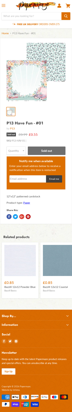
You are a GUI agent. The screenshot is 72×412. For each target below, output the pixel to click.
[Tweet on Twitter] (15, 216)
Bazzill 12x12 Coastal (55, 286)
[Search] (65, 16)
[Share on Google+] (21, 216)
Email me (54, 179)
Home (5, 33)
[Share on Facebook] (9, 216)
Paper (26, 202)
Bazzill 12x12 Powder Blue (19, 286)
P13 (12, 128)
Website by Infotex (11, 390)
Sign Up (9, 371)
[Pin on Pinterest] (28, 216)
